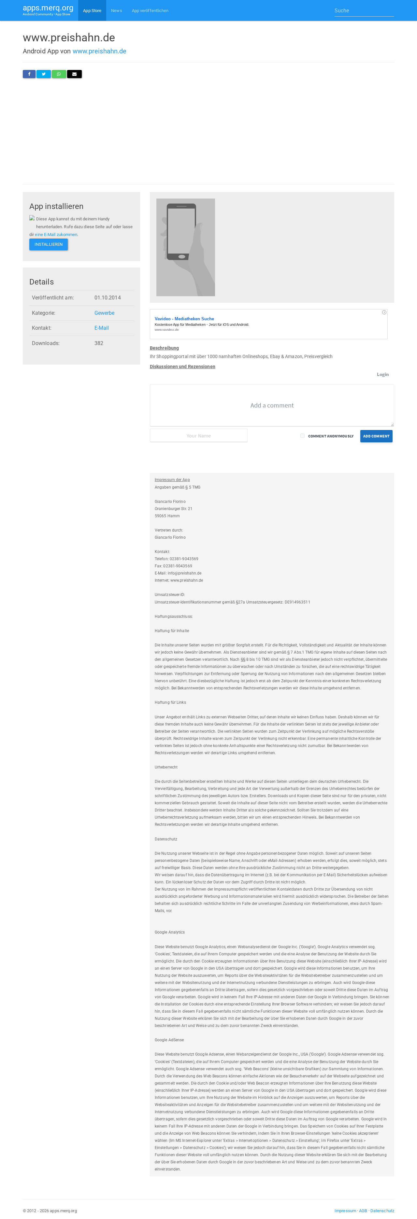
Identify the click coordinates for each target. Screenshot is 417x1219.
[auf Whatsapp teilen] (59, 74)
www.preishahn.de (100, 51)
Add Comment (376, 436)
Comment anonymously (330, 436)
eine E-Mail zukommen (56, 234)
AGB (363, 1210)
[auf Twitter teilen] (43, 74)
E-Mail (101, 328)
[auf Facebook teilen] (29, 74)
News (116, 10)
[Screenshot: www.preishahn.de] (185, 246)
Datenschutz (382, 1210)
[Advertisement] (208, 131)
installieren (49, 244)
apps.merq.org (48, 9)
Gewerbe (104, 313)
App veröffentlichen (150, 10)
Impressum (345, 1210)
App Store (92, 10)
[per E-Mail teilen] (74, 74)
